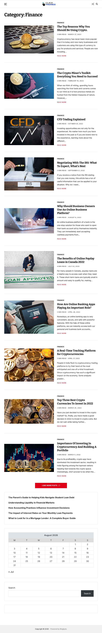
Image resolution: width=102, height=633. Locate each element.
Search (11, 587)
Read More (61, 56)
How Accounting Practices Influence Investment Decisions (39, 508)
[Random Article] (93, 4)
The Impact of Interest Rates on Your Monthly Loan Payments (40, 513)
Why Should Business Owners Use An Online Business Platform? (76, 210)
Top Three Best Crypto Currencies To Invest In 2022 (75, 401)
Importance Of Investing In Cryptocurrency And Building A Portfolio (76, 447)
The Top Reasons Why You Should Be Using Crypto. (73, 28)
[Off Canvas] (5, 4)
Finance (60, 23)
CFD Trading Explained (71, 119)
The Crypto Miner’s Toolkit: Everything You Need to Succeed (77, 74)
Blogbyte (63, 629)
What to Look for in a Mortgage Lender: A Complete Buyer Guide (42, 518)
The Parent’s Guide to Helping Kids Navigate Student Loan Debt (41, 497)
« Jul (11, 571)
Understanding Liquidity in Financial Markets (31, 502)
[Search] (97, 4)
